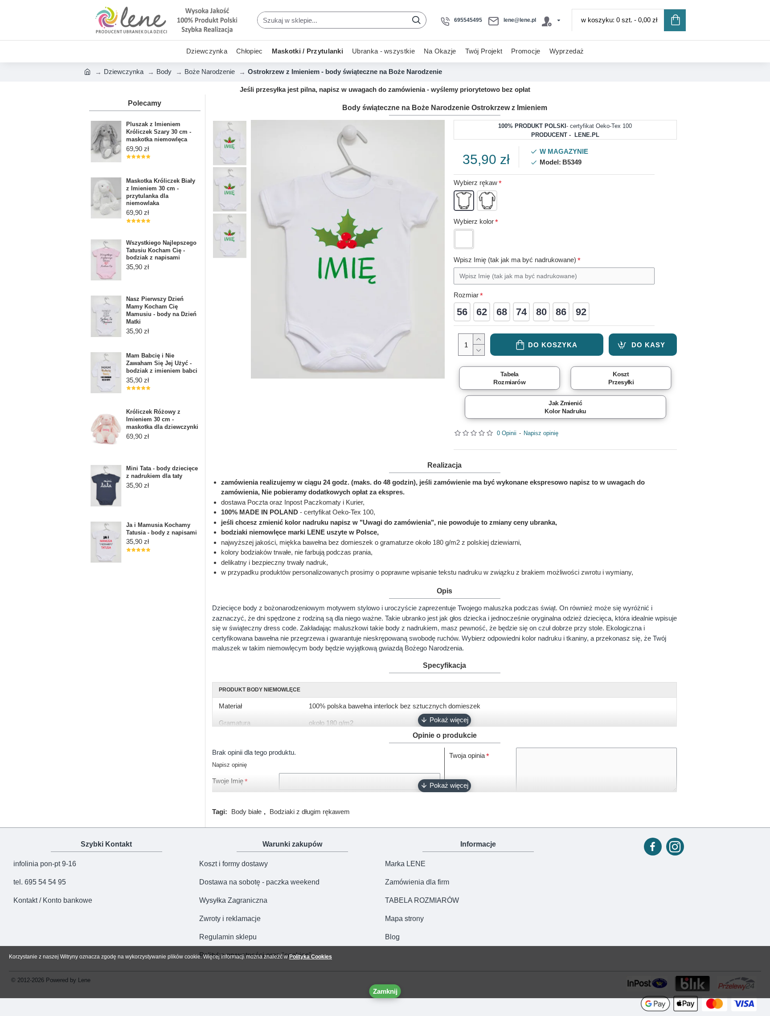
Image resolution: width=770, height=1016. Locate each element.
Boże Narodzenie (209, 71)
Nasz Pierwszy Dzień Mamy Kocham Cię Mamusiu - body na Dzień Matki (161, 310)
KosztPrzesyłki (621, 378)
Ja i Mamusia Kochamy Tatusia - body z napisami (161, 529)
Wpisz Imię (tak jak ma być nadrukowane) (515, 259)
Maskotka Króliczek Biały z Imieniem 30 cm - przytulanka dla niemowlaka (160, 192)
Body (164, 71)
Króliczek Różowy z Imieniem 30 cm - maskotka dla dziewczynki (162, 419)
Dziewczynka (123, 71)
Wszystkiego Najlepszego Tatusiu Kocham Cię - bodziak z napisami (161, 250)
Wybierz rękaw (475, 182)
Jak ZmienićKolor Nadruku (565, 407)
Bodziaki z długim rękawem (310, 811)
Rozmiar (466, 295)
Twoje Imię (227, 781)
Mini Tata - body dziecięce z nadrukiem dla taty (162, 472)
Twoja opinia (467, 755)
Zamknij (385, 991)
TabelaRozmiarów (509, 378)
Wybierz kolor (474, 221)
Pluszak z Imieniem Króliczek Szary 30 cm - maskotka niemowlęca (158, 132)
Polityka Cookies (310, 957)
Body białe (246, 811)
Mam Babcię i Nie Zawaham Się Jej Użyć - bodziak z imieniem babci (161, 363)
